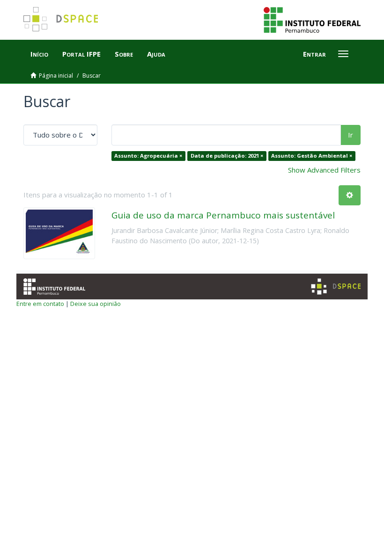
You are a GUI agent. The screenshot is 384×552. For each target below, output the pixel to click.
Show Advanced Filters (324, 169)
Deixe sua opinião (95, 303)
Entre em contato (40, 303)
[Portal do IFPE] (312, 19)
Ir (350, 134)
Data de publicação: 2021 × (227, 155)
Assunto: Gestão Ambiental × (311, 155)
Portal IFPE (81, 53)
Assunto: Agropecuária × (148, 155)
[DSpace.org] (336, 286)
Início (39, 53)
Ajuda (156, 53)
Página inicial (56, 76)
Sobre (124, 53)
